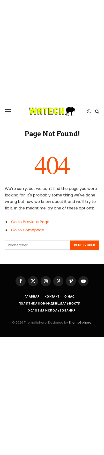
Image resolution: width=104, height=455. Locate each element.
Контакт (52, 296)
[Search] (96, 111)
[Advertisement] (52, 52)
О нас (69, 296)
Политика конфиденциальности (50, 303)
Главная (32, 296)
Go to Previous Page (30, 222)
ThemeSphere (80, 322)
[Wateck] (52, 111)
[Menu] (8, 111)
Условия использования (52, 310)
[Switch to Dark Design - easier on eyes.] (89, 111)
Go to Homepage (27, 230)
